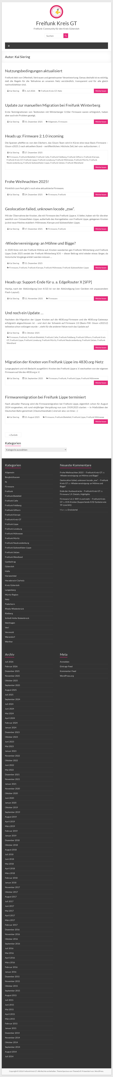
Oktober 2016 (11, 939)
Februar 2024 (11, 723)
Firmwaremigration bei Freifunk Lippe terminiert (45, 397)
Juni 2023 (9, 741)
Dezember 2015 (12, 976)
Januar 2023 (10, 751)
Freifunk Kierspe (91, 157)
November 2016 (12, 934)
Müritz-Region (11, 594)
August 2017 (11, 896)
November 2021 (12, 779)
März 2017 (10, 920)
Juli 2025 (9, 694)
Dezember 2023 (12, 732)
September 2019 (12, 812)
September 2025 (12, 685)
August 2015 (11, 995)
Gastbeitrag (10, 561)
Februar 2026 (11, 666)
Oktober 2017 (11, 892)
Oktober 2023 (11, 737)
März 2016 (10, 962)
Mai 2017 (9, 910)
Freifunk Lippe (30, 160)
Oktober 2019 (11, 807)
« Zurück (13, 434)
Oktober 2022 (11, 760)
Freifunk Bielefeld (27, 157)
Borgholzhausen (12, 477)
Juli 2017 (9, 901)
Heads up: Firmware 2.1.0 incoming (34, 136)
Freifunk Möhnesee (64, 160)
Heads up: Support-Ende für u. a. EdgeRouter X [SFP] (48, 282)
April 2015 (10, 1014)
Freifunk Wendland (74, 163)
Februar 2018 (11, 878)
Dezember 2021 (12, 774)
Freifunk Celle (42, 157)
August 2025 (11, 690)
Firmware (62, 121)
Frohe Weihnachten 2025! (27, 181)
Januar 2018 (10, 882)
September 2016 (12, 943)
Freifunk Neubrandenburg (69, 340)
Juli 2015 (9, 1000)
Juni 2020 (9, 798)
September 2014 (12, 1047)
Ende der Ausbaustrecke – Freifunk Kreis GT (80, 491)
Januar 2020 (10, 802)
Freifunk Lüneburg (46, 160)
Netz (60, 91)
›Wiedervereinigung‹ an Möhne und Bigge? (40, 243)
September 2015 (12, 990)
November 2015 (12, 981)
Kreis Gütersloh (12, 585)
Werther (9, 641)
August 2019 (11, 816)
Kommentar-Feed (68, 671)
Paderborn (10, 604)
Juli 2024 (9, 704)
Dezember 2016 (12, 929)
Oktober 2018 (11, 845)
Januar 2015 (10, 1028)
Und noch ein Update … (24, 312)
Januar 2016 (10, 972)
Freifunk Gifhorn (75, 157)
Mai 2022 (9, 770)
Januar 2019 (10, 835)
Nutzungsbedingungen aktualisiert (33, 70)
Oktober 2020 (11, 793)
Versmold (9, 632)
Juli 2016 (9, 948)
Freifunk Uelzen (57, 163)
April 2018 (10, 868)
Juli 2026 (9, 661)
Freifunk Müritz (81, 160)
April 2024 (10, 718)
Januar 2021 (10, 784)
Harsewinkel (10, 576)
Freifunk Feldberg (58, 157)
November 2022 (12, 755)
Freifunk (62, 194)
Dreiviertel (73, 509)
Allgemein (52, 121)
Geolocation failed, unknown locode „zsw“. (40, 208)
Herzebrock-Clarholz (14, 580)
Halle (7, 571)
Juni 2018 (9, 859)
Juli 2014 (9, 1056)
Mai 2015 (9, 1009)
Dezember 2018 (12, 840)
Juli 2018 (9, 854)
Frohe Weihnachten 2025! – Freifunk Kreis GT (81, 472)
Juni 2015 (9, 1004)
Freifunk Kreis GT (56, 23)
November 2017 (12, 887)
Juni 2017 (9, 906)
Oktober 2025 (11, 680)
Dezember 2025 (12, 671)
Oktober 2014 (11, 1042)
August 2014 (11, 1051)
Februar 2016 (11, 967)
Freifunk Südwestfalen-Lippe (36, 163)
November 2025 (12, 676)
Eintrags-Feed (66, 666)
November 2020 (12, 788)
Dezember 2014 (12, 1033)
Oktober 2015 (11, 986)
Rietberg (9, 613)
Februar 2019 (11, 831)
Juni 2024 (9, 708)
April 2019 (10, 821)
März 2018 (10, 873)
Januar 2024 (10, 727)
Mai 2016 (9, 953)
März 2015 (10, 1019)
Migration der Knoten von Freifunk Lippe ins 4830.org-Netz (54, 361)
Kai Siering (14, 91)
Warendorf (10, 637)
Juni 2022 (9, 765)
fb (6, 482)
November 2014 (12, 1037)
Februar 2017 (11, 925)
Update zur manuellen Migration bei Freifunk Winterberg (52, 105)
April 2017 (10, 915)
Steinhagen (10, 623)
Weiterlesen (100, 91)
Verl (7, 627)
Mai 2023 (9, 746)
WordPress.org (67, 676)
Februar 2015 (11, 1023)
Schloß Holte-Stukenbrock (17, 618)
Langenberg (10, 590)
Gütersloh (9, 566)
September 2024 (12, 699)
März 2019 (10, 826)
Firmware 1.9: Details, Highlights (75, 494)
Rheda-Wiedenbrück (14, 608)
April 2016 (10, 957)
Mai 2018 (9, 863)
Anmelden (64, 661)
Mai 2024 (9, 713)
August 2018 (11, 849)
